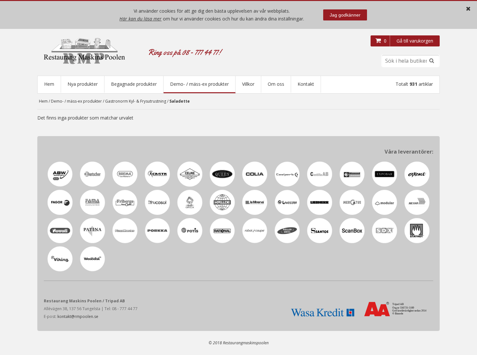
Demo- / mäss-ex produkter (199, 84)
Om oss (276, 84)
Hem (49, 84)
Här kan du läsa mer (140, 19)
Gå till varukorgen (415, 41)
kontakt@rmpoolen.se (77, 316)
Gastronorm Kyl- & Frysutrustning (135, 101)
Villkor (248, 84)
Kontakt (306, 84)
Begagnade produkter (134, 84)
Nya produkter (82, 84)
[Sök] (431, 60)
